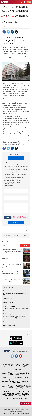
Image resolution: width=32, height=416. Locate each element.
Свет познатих (23, 378)
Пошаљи (16, 222)
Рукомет (4, 373)
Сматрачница (16, 368)
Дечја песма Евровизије (8, 18)
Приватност (7, 409)
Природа (25, 380)
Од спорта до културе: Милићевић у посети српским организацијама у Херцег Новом (12, 251)
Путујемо (15, 378)
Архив (25, 395)
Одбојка (27, 372)
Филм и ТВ (13, 380)
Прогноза (7, 235)
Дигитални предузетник (8, 381)
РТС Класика (26, 386)
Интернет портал (19, 399)
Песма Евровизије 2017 (21, 11)
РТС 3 (17, 385)
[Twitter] (8, 32)
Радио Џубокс (26, 394)
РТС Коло (6, 388)
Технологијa (7, 378)
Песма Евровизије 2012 (21, 14)
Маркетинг (16, 398)
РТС (4, 398)
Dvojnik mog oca (7, 298)
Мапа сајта (25, 403)
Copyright (14, 409)
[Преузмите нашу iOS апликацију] (16, 338)
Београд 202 (19, 393)
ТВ (4, 385)
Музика (27, 377)
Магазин (5, 377)
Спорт (4, 372)
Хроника (10, 365)
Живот (11, 377)
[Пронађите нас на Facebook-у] (16, 356)
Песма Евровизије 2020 (7, 10)
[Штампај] (16, 32)
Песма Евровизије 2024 (7, 7)
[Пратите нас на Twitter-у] (12, 356)
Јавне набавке (24, 398)
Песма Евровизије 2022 (7, 8)
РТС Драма (10, 386)
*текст (5, 202)
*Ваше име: (7, 188)
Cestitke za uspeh (7, 314)
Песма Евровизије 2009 (7, 16)
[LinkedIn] (12, 32)
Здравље (6, 380)
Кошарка (15, 372)
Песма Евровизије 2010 (21, 15)
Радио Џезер (18, 395)
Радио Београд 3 (9, 393)
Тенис (21, 372)
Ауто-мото (26, 373)
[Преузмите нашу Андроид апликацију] (16, 343)
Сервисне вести (6, 368)
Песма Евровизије (6, 21)
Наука (19, 380)
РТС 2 (12, 385)
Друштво (17, 365)
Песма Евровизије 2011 (7, 15)
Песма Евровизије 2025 (21, 6)
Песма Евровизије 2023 (21, 7)
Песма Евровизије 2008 (21, 16)
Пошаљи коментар (16, 158)
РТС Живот (17, 386)
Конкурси (10, 399)
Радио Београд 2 (24, 392)
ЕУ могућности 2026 (20, 368)
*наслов (6, 195)
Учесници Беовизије (7, 22)
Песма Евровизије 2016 (7, 12)
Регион (17, 364)
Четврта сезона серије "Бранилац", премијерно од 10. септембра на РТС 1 (12, 266)
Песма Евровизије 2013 (7, 14)
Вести (5, 364)
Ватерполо (12, 373)
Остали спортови (11, 374)
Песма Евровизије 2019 (21, 10)
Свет (22, 364)
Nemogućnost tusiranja (9, 306)
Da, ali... (5, 291)
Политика (11, 364)
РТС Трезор (13, 388)
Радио (5, 392)
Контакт (9, 398)
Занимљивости (19, 377)
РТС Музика (22, 388)
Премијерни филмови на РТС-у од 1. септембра (12, 257)
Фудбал (9, 372)
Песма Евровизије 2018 (7, 11)
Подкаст (24, 368)
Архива (16, 22)
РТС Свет (23, 385)
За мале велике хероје (23, 381)
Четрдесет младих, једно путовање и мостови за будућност (12, 280)
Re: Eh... (5, 321)
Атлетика (19, 373)
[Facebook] (4, 32)
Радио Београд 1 (13, 392)
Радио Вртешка (9, 395)
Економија (25, 365)
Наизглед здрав (16, 382)
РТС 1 (7, 385)
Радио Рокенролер (14, 394)
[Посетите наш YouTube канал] (20, 356)
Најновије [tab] (5, 241)
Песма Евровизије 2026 (7, 6)
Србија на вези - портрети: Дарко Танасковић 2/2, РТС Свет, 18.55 (11, 272)
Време (26, 366)
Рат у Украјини (19, 366)
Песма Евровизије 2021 (21, 8)
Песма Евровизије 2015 (21, 12)
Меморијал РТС (21, 374)
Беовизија (15, 21)
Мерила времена (8, 366)
